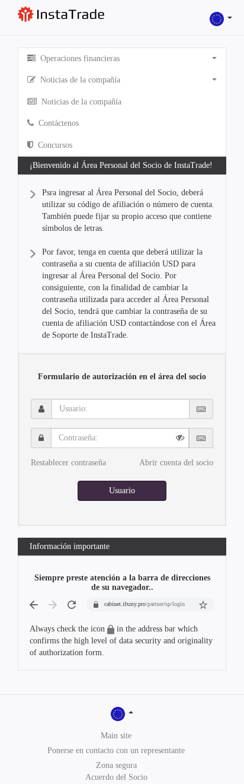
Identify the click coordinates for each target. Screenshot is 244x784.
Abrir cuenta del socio (176, 462)
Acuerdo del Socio (116, 777)
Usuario (122, 490)
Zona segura (116, 765)
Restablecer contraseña (68, 462)
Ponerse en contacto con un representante (116, 750)
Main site (116, 735)
